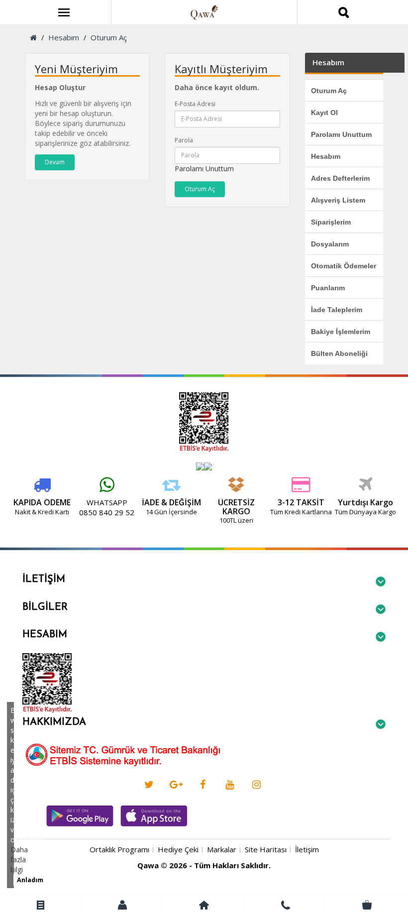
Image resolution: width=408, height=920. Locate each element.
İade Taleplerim (336, 310)
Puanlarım (328, 288)
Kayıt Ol (324, 112)
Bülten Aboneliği (339, 353)
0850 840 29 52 (106, 512)
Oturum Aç (109, 37)
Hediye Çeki (178, 849)
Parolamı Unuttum (204, 168)
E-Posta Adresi (195, 104)
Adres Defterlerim (340, 178)
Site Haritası (266, 849)
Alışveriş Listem (338, 200)
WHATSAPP (107, 502)
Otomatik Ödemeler (343, 266)
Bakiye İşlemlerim (340, 332)
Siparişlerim (331, 222)
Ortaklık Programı (119, 849)
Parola (184, 140)
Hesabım (63, 37)
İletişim (307, 849)
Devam (55, 162)
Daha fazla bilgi (19, 859)
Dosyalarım (330, 244)
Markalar (221, 849)
